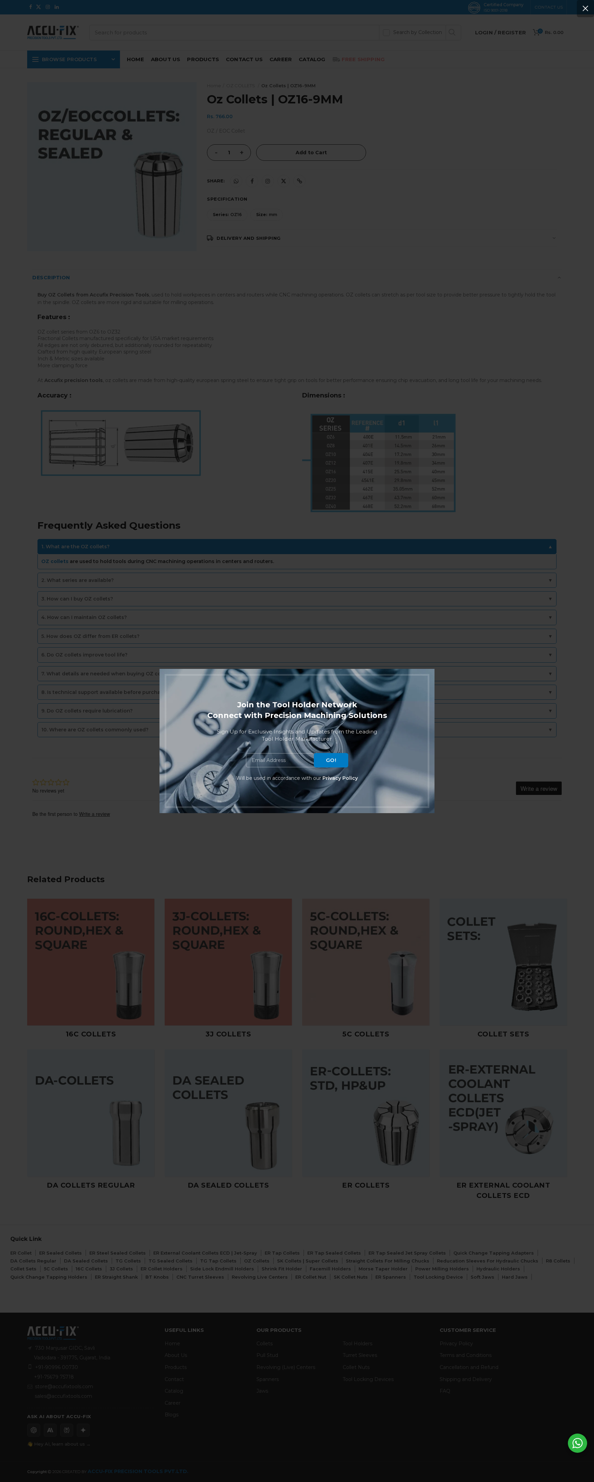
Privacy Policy (340, 778)
